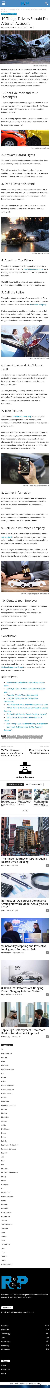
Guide (3, 1125)
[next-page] (26, 810)
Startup (4, 1236)
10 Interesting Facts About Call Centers (39, 751)
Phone (3, 1201)
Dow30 (4, 1097)
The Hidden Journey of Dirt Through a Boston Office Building (24, 860)
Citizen (3, 1081)
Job (2, 1157)
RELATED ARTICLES (15, 785)
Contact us (5, 1369)
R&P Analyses (6, 1213)
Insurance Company (14, 9)
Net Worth (5, 1185)
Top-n (3, 1252)
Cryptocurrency (6, 1093)
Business (4, 1065)
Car (2, 1073)
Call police (11, 736)
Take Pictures (22, 738)
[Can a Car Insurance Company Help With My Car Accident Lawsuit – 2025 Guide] (41, 794)
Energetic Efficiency (8, 1105)
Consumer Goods (7, 1085)
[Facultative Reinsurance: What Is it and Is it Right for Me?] (8, 794)
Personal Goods (7, 1197)
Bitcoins (4, 1057)
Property (4, 1205)
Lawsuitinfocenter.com (33, 269)
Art (2, 1050)
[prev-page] (23, 810)
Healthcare (5, 1129)
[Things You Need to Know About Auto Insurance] (25, 794)
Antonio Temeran (9, 27)
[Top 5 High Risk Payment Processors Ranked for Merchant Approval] (25, 1014)
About (3, 1365)
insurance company (38, 305)
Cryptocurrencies (7, 1089)
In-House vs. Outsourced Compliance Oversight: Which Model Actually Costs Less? (24, 904)
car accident (6, 537)
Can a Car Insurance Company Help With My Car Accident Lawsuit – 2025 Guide (41, 803)
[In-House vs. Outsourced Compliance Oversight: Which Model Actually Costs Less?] (25, 885)
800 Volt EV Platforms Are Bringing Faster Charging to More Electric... (22, 989)
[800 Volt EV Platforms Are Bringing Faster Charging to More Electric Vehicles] (25, 972)
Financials (5, 1117)
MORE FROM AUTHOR (33, 785)
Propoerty (4, 1209)
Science (4, 1220)
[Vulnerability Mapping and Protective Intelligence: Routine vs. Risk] (25, 930)
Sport (3, 1232)
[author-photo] (25, 768)
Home (3, 9)
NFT (2, 1189)
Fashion (4, 1109)
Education (5, 1101)
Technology (5, 1244)
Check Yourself (37, 736)
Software (4, 1228)
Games (4, 1121)
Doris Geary (5, 1037)
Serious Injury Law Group (12, 667)
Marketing (5, 1169)
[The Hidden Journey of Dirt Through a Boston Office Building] (25, 836)
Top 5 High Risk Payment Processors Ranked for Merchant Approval (23, 1031)
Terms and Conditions (18, 1384)
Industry (4, 1141)
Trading (4, 1256)
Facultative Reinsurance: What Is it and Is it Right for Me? (8, 803)
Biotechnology (6, 1054)
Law (2, 1161)
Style (3, 1240)
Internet (4, 1153)
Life (2, 1165)
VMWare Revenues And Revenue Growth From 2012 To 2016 (12, 753)
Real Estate (5, 1216)
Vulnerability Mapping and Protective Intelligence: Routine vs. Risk (23, 947)
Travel (3, 1260)
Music (3, 1181)
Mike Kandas (6, 953)
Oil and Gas (5, 1193)
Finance (4, 1113)
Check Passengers (24, 736)
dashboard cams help (22, 416)
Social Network (6, 1224)
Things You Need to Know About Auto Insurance (24, 802)
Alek (3, 865)
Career (3, 1077)
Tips (2, 1248)
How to (3, 1137)
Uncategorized (6, 1264)
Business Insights (7, 1069)
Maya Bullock (6, 995)
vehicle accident (35, 738)
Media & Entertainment (9, 1173)
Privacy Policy (35, 1384)
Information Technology (9, 1145)
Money (3, 1177)
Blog (3, 1061)
